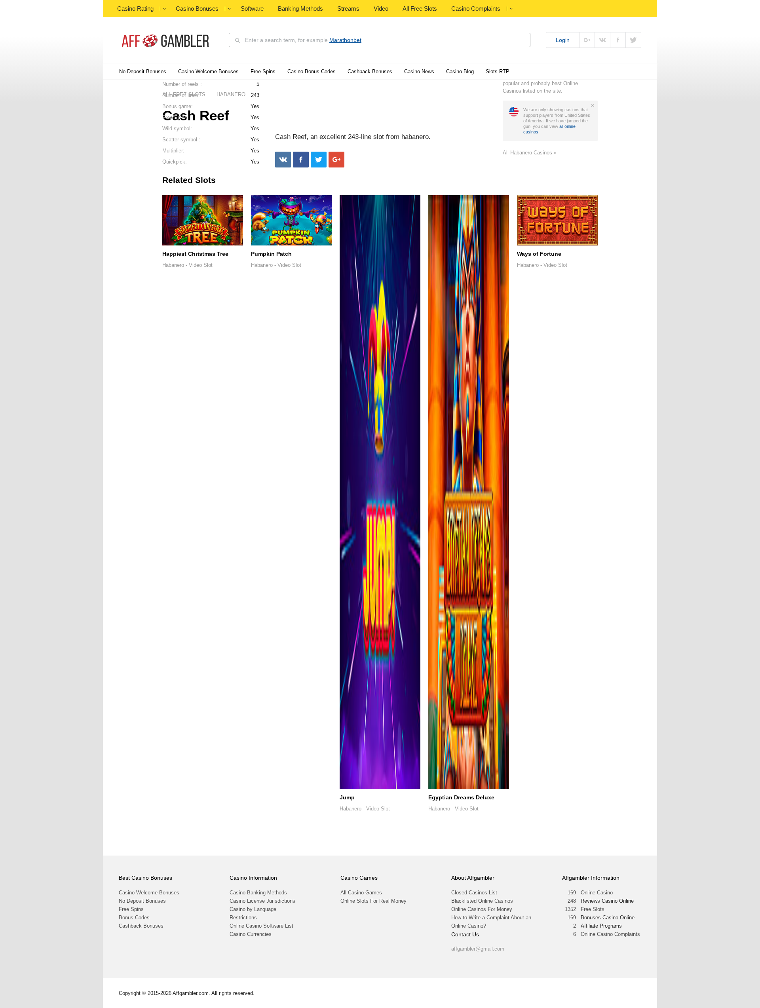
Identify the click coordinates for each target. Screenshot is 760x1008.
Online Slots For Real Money (373, 901)
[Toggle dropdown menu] (164, 8)
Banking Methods (300, 8)
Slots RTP (497, 71)
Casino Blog (460, 71)
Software (252, 8)
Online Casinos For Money (481, 909)
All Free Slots (420, 8)
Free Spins (263, 71)
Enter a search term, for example (303, 40)
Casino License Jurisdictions (262, 901)
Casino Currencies (251, 934)
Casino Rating (135, 8)
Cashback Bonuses (370, 71)
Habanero (173, 265)
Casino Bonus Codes (311, 71)
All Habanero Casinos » (530, 153)
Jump (347, 797)
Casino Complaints (475, 8)
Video (381, 8)
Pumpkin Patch (271, 254)
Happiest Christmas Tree (195, 254)
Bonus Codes (134, 918)
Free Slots (592, 909)
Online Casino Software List (261, 926)
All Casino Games (361, 893)
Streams (348, 8)
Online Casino (597, 893)
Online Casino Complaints (610, 934)
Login (563, 40)
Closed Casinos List (474, 893)
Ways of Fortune (539, 254)
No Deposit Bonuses (142, 71)
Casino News (419, 71)
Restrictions (243, 918)
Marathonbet (345, 40)
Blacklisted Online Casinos (482, 901)
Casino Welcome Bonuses (208, 71)
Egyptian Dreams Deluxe (461, 797)
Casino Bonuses (197, 8)
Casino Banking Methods (258, 893)
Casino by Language (253, 909)
